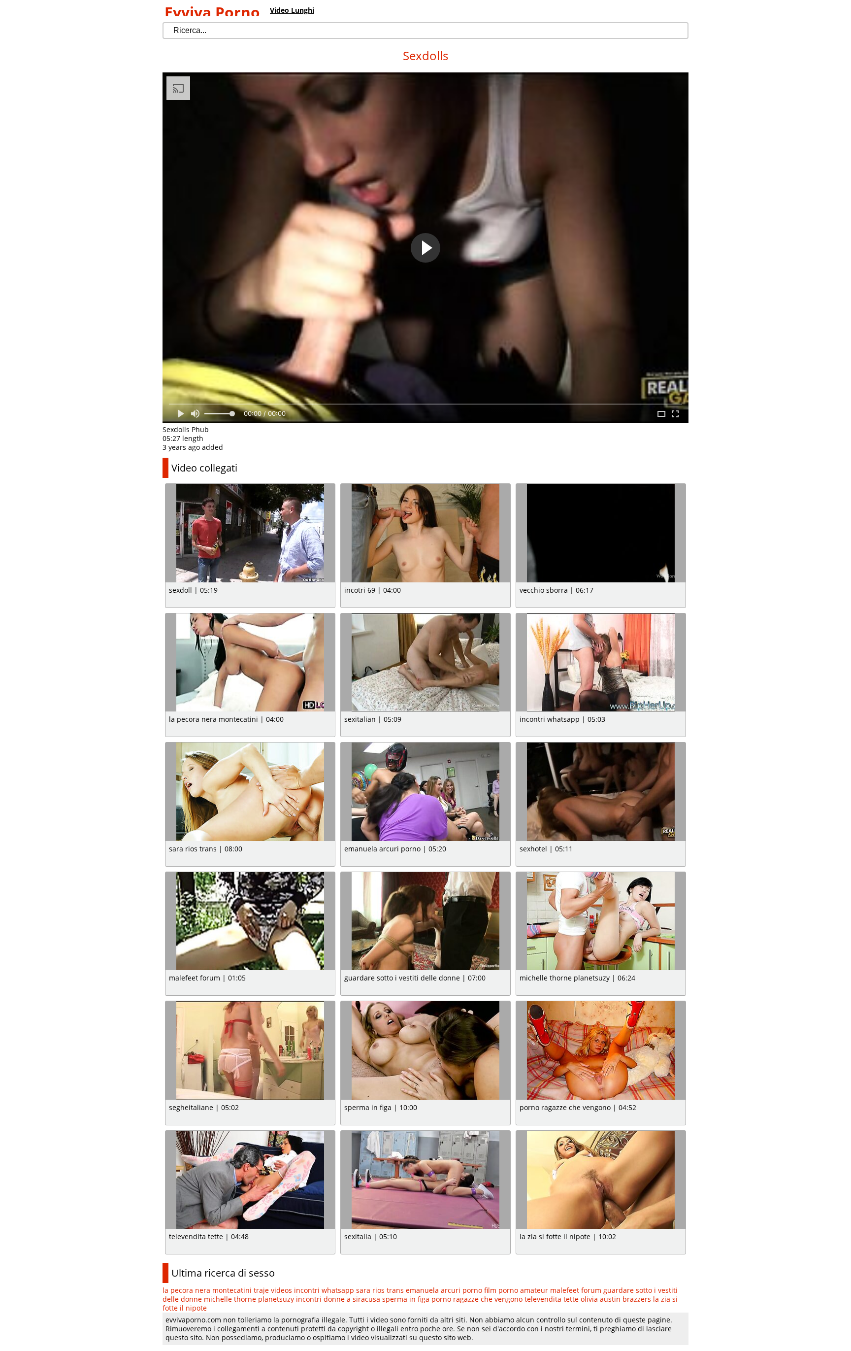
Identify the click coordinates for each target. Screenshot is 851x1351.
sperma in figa (405, 1299)
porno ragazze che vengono (477, 1299)
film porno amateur (516, 1290)
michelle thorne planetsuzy (249, 1299)
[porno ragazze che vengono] (601, 1050)
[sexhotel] (601, 792)
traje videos (273, 1290)
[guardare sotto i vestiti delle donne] (425, 921)
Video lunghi (292, 10)
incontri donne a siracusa (338, 1299)
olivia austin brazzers (616, 1299)
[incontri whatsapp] (601, 662)
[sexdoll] (250, 533)
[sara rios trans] (250, 792)
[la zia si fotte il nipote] (601, 1180)
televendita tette (551, 1299)
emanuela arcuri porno (444, 1290)
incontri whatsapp (324, 1290)
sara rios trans (380, 1290)
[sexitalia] (425, 1180)
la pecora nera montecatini (207, 1290)
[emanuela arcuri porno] (425, 792)
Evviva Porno (212, 12)
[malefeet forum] (250, 921)
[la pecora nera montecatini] (250, 662)
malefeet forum (575, 1290)
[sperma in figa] (425, 1050)
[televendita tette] (250, 1180)
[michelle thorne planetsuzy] (601, 921)
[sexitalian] (425, 662)
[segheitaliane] (250, 1050)
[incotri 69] (425, 533)
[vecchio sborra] (601, 533)
